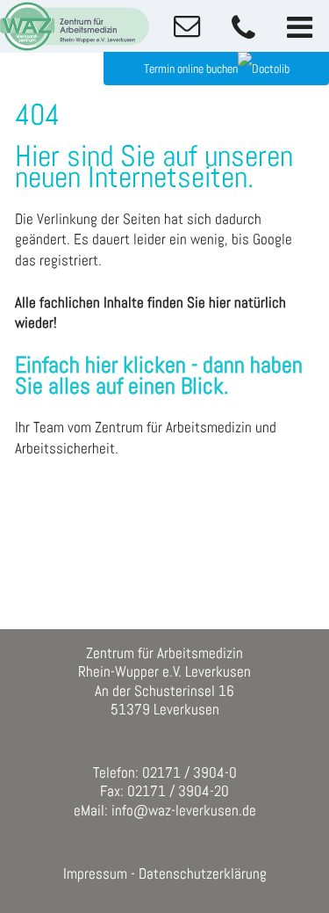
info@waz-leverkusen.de (183, 810)
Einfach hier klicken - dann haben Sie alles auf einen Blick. (159, 376)
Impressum (95, 873)
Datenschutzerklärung (203, 873)
